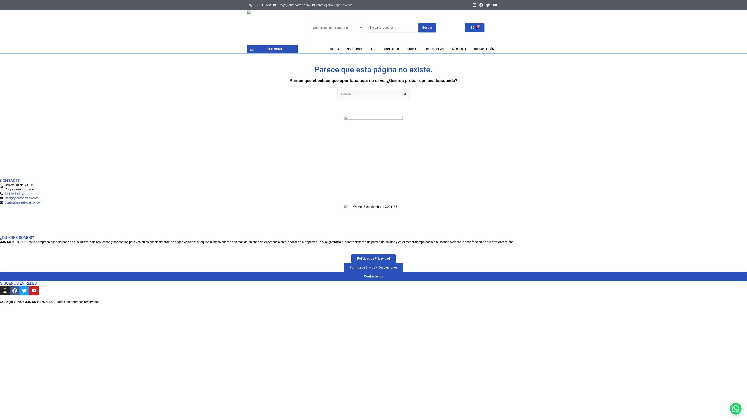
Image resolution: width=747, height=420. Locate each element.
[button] (736, 409)
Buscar (427, 27)
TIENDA (334, 49)
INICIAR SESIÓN (484, 49)
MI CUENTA (459, 49)
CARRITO (412, 49)
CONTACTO (391, 49)
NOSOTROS (354, 49)
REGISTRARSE (435, 49)
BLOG (372, 49)
